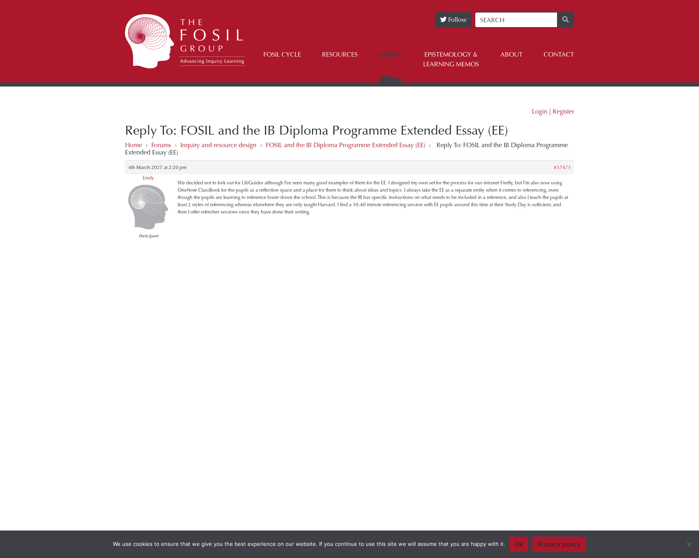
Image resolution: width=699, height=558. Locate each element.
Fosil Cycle (282, 54)
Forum (390, 54)
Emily (148, 178)
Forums (161, 145)
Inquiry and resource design (218, 145)
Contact (559, 54)
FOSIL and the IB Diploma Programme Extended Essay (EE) (345, 145)
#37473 (562, 167)
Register (563, 111)
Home (133, 145)
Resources (340, 54)
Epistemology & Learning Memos (451, 59)
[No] (689, 544)
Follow (456, 19)
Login (539, 111)
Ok (519, 544)
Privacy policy (559, 544)
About (511, 54)
